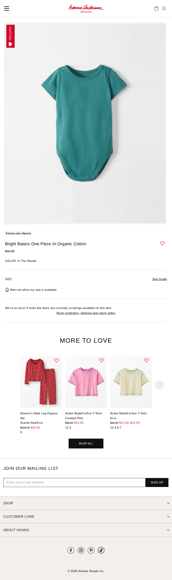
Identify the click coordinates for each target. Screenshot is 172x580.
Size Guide (159, 279)
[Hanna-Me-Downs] (86, 9)
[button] (163, 243)
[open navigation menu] (6, 8)
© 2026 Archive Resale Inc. (86, 571)
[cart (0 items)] (156, 8)
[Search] (164, 8)
